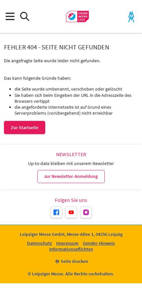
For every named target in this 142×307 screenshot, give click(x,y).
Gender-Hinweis (99, 243)
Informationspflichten (71, 249)
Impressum (67, 243)
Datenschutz (39, 243)
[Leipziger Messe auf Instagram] (86, 212)
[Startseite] (77, 16)
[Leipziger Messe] (131, 16)
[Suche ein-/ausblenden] (24, 16)
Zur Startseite (24, 127)
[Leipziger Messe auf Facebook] (56, 212)
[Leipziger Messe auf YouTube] (71, 212)
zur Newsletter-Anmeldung (71, 176)
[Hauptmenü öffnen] (10, 16)
